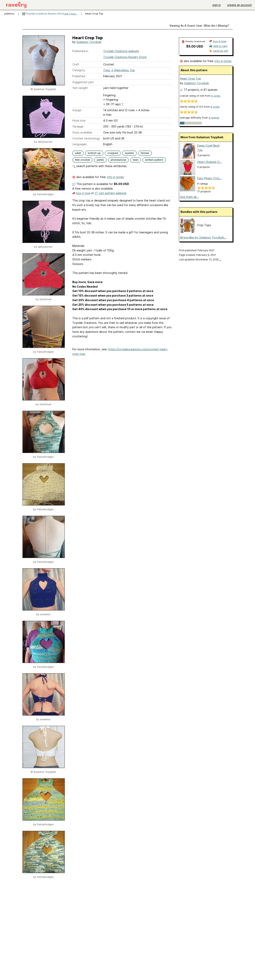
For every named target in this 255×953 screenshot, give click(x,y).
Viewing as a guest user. (199, 25)
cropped (113, 153)
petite (100, 159)
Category (78, 70)
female (145, 153)
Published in (80, 51)
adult (78, 153)
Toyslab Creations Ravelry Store (51, 13)
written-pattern (154, 159)
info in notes (115, 177)
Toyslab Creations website (121, 51)
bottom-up (94, 153)
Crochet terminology (86, 138)
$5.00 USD (194, 46)
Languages (79, 144)
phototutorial (118, 159)
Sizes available (82, 132)
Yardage (77, 126)
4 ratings (214, 117)
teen (135, 159)
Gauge (76, 110)
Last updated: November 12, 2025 (200, 259)
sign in (216, 5)
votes (216, 95)
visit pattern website (113, 193)
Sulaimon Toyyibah (88, 42)
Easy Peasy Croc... (209, 178)
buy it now (83, 193)
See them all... (189, 197)
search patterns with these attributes (101, 166)
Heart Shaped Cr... (209, 162)
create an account (239, 5)
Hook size (78, 120)
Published (78, 76)
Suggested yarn (83, 82)
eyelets (129, 153)
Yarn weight (80, 88)
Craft (75, 64)
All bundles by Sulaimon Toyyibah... (203, 237)
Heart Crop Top (190, 78)
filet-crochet (82, 159)
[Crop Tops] (187, 232)
